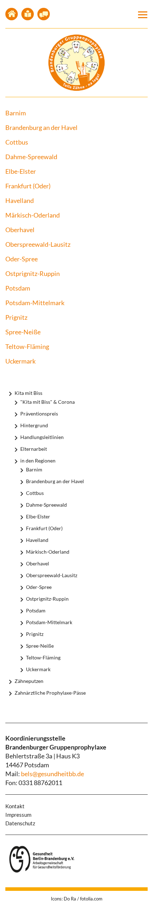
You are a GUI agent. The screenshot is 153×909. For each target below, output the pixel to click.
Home (11, 14)
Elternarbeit (33, 449)
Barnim (15, 113)
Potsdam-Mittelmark (34, 303)
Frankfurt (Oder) (28, 186)
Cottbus (16, 142)
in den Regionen (38, 461)
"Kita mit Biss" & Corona (47, 402)
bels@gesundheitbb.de (52, 774)
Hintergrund (34, 425)
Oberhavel (20, 230)
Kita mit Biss (28, 393)
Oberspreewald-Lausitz (37, 244)
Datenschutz (20, 823)
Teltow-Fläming (27, 346)
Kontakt (27, 14)
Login (43, 14)
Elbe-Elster (20, 171)
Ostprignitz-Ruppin (32, 273)
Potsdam (17, 288)
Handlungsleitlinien (42, 437)
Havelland (19, 200)
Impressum (18, 814)
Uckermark (20, 361)
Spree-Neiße (23, 332)
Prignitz (16, 317)
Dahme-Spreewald (31, 157)
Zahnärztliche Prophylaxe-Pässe (50, 693)
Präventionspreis (39, 414)
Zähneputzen (29, 681)
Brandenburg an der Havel (41, 127)
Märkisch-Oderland (32, 215)
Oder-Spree (21, 259)
